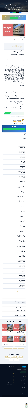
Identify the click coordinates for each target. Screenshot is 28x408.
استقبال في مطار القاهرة (22, 226)
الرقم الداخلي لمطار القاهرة (22, 250)
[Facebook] (8, 384)
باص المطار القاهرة (23, 207)
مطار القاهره (23, 212)
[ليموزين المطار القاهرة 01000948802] (20, 339)
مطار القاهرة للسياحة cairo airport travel (21, 245)
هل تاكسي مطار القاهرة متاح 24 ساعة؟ (20, 307)
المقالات (12, 372)
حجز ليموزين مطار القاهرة (22, 265)
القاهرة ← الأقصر (11, 359)
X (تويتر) (17, 12)
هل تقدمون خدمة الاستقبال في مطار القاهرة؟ (19, 312)
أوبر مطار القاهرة (23, 220)
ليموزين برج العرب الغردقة (17, 378)
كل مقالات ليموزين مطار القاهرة (7, 347)
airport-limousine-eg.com (18, 395)
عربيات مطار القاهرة (23, 211)
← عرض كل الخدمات (24, 384)
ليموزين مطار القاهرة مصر (22, 271)
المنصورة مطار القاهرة (22, 230)
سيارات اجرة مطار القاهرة (22, 156)
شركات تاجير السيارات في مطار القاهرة (21, 196)
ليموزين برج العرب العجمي (23, 381)
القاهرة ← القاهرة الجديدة (14, 358)
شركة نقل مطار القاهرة (22, 216)
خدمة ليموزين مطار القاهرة (22, 266)
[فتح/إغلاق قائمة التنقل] (27, 1)
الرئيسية (12, 368)
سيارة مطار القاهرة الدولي (22, 222)
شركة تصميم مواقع (3, 395)
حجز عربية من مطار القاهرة (22, 210)
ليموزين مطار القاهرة (16, 9)
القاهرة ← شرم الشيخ (15, 356)
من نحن (12, 373)
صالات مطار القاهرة (23, 182)
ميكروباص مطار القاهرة (22, 225)
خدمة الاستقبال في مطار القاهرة (21, 171)
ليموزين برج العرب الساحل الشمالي (23, 379)
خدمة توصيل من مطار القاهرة (22, 252)
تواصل (2, 134)
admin (10, 395)
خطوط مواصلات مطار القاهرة (22, 177)
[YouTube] (6, 384)
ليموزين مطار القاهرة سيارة (22, 280)
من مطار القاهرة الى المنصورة (22, 151)
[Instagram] (11, 384)
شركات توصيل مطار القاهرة (22, 260)
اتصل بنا (12, 374)
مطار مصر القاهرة (23, 191)
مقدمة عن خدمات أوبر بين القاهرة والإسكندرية (18, 45)
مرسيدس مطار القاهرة (22, 185)
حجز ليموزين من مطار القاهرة (22, 276)
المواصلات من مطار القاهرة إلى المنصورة (21, 246)
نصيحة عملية (21, 47)
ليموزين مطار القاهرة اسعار (22, 201)
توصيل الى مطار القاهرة (22, 231)
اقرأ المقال (24, 334)
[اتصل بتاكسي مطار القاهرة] (26, 404)
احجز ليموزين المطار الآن (13, 18)
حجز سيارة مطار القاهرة (22, 251)
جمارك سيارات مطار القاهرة (22, 167)
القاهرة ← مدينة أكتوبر (7, 358)
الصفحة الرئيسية (19, 9)
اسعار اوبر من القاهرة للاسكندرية (21, 217)
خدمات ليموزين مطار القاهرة (22, 242)
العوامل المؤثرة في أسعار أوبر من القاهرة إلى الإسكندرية (17, 46)
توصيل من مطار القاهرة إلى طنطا (21, 240)
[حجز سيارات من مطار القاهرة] (20, 327)
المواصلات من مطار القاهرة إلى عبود (21, 256)
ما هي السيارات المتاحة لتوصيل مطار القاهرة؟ (19, 315)
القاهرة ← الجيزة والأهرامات (8, 356)
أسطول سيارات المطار (13, 116)
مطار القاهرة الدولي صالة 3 (22, 186)
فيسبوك (20, 12)
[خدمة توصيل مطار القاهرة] (8, 339)
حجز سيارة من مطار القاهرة (22, 202)
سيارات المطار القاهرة (23, 206)
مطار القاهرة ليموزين (23, 162)
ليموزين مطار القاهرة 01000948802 (21, 187)
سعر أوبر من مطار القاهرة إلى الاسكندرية (21, 255)
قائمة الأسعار (12, 371)
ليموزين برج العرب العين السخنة (23, 383)
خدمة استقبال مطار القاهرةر (22, 180)
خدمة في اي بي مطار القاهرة (22, 176)
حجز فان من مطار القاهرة (22, 241)
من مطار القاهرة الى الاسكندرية (22, 157)
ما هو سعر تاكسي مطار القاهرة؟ (21, 305)
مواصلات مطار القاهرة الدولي (22, 166)
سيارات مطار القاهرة (23, 215)
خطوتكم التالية (21, 48)
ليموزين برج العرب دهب (17, 380)
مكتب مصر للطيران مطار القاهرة (22, 205)
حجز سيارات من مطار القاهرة (22, 331)
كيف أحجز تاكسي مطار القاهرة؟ (21, 299)
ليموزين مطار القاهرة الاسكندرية (21, 232)
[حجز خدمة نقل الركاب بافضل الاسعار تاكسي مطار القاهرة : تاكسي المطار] (20, 367)
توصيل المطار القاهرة (23, 197)
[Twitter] (10, 384)
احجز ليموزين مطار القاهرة (20, 347)
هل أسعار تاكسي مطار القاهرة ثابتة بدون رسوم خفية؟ (19, 310)
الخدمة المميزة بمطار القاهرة (22, 247)
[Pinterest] (7, 384)
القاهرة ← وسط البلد (21, 358)
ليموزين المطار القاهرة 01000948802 (21, 146)
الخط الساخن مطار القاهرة (22, 172)
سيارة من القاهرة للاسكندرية (22, 237)
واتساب (14, 12)
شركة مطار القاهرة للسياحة (22, 190)
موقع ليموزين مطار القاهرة (22, 275)
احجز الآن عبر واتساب (7, 113)
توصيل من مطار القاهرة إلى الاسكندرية (21, 235)
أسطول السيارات (11, 369)
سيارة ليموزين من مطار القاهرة (22, 286)
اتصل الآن (14, 130)
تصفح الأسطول (14, 347)
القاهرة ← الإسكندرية (16, 359)
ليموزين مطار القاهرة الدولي (22, 270)
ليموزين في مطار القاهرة (22, 281)
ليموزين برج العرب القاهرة (17, 379)
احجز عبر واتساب (14, 128)
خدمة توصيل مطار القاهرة (22, 147)
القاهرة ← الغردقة (21, 356)
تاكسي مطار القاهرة (16, 123)
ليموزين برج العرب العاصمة (23, 380)
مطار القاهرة (23, 192)
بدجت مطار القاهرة (23, 161)
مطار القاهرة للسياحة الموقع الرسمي (21, 261)
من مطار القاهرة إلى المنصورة (22, 221)
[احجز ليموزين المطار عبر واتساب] (26, 406)
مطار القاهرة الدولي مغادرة (22, 152)
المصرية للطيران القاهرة (22, 227)
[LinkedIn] (13, 384)
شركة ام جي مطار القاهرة (22, 181)
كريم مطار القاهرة (23, 195)
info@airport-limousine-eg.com (9, 380)
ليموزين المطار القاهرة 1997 (10, 331)
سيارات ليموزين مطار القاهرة (22, 285)
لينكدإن (11, 12)
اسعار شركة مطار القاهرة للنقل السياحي (21, 236)
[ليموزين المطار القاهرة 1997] (8, 327)
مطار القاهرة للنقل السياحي (22, 200)
